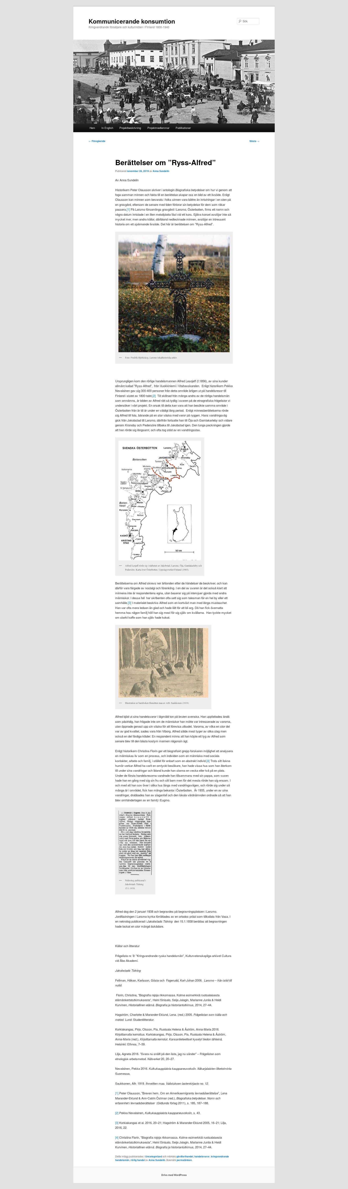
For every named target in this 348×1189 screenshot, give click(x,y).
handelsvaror (202, 1156)
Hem (92, 128)
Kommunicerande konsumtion (132, 21)
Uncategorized (153, 1156)
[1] (128, 209)
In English (107, 128)
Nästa (254, 141)
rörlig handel (137, 1160)
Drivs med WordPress (174, 1175)
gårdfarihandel (184, 1156)
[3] (129, 603)
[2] (154, 396)
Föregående (97, 141)
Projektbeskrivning (130, 128)
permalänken (184, 1160)
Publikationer (183, 128)
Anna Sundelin (161, 171)
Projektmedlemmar (158, 128)
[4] (208, 761)
